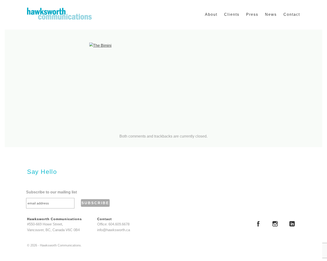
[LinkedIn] (292, 224)
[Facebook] (258, 224)
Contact (291, 14)
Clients (231, 14)
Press (252, 14)
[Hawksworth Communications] (59, 14)
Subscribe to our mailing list (51, 192)
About (211, 14)
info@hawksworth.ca (113, 230)
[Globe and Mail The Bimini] (163, 84)
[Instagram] (275, 224)
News (271, 14)
